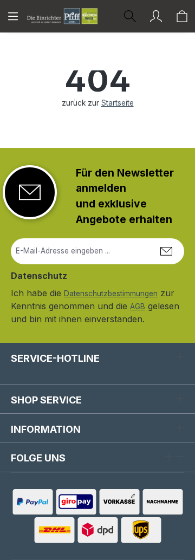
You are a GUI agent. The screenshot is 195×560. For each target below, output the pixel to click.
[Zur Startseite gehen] (62, 16)
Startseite (117, 103)
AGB (137, 306)
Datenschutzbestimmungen (111, 293)
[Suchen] (130, 16)
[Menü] (13, 16)
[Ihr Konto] (156, 16)
